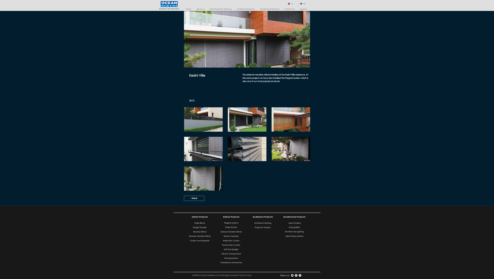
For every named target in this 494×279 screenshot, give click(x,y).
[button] (221, 9)
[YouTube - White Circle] (292, 275)
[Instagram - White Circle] (300, 275)
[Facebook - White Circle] (296, 275)
